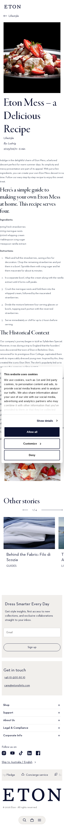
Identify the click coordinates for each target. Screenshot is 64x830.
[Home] (32, 795)
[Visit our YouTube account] (12, 753)
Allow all (32, 431)
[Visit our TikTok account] (21, 753)
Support (8, 712)
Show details (45, 420)
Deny (32, 455)
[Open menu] (39, 820)
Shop (6, 705)
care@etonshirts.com (17, 685)
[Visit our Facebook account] (38, 753)
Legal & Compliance (15, 728)
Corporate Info (12, 735)
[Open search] (24, 820)
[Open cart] (32, 820)
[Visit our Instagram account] (4, 753)
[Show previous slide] (25, 509)
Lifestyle (14, 16)
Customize (30, 443)
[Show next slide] (52, 509)
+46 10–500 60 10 (14, 677)
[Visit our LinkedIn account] (29, 753)
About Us (9, 720)
